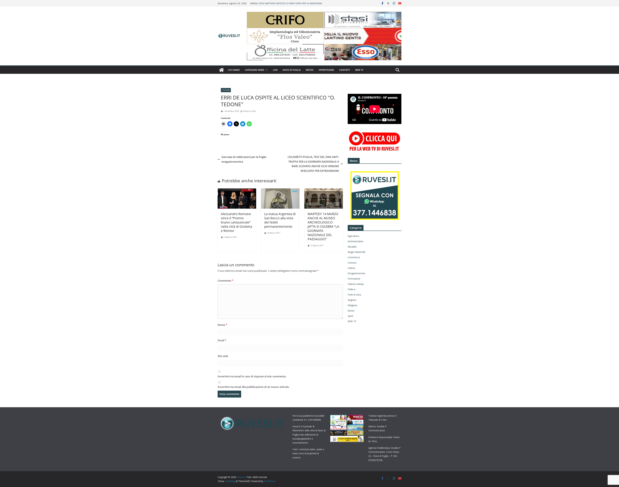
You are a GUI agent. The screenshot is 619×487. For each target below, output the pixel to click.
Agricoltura (353, 236)
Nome (222, 325)
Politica (351, 289)
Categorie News (254, 69)
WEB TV (359, 69)
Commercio (354, 257)
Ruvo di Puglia (292, 69)
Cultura (226, 90)
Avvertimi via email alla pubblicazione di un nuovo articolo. (254, 387)
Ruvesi (351, 310)
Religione (352, 305)
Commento (225, 280)
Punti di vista (354, 294)
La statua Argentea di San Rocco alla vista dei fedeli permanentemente (280, 220)
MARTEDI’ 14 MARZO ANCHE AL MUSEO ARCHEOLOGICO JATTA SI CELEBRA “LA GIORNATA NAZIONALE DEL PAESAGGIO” (323, 226)
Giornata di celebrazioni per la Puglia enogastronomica (243, 159)
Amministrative (355, 241)
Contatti (344, 69)
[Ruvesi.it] (221, 70)
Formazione (354, 278)
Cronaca (352, 262)
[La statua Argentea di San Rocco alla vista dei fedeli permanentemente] (280, 190)
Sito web (223, 356)
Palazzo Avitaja (356, 283)
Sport (350, 315)
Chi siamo (234, 69)
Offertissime (326, 69)
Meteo (310, 69)
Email (222, 340)
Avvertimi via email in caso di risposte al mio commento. (252, 376)
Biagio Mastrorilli (356, 252)
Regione (352, 299)
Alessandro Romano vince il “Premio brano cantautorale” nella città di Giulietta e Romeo (236, 222)
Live (275, 69)
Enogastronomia (356, 273)
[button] (266, 70)
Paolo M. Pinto (249, 111)
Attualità (352, 246)
